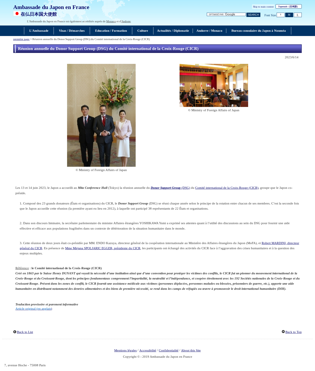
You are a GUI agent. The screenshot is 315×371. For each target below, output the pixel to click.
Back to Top (293, 332)
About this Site (191, 350)
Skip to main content (263, 6)
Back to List (25, 332)
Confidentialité (168, 350)
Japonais (288, 6)
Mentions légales (125, 350)
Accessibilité (147, 350)
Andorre (126, 21)
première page (21, 39)
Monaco (111, 21)
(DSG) (170, 187)
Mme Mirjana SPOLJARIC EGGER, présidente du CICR (102, 248)
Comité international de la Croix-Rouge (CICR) (226, 187)
